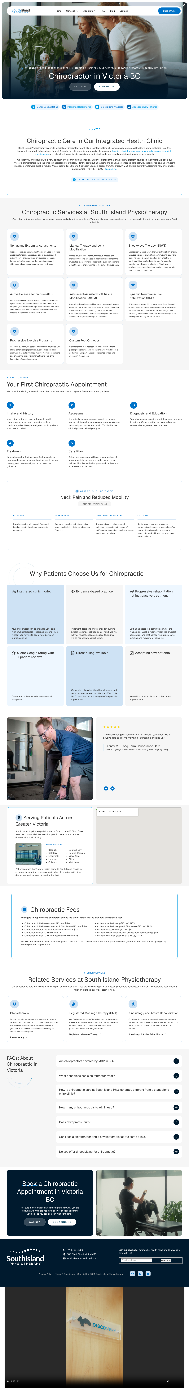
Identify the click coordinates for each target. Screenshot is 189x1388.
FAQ (103, 10)
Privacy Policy (45, 1274)
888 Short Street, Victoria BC (81, 1254)
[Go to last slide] (106, 788)
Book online (107, 86)
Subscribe (166, 1260)
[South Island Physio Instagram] (140, 1274)
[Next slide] (112, 788)
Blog (112, 10)
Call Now (80, 86)
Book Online (169, 10)
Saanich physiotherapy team (126, 151)
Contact (124, 10)
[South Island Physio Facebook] (132, 1274)
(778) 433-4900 (75, 1250)
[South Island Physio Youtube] (148, 1274)
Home (58, 10)
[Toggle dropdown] (77, 11)
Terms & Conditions (65, 1274)
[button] (119, 1061)
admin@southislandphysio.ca (81, 1258)
